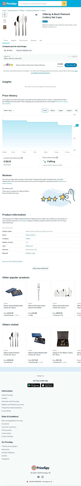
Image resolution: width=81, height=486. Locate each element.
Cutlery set (29, 246)
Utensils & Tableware (32, 10)
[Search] (64, 3)
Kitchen (22, 10)
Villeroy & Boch (31, 235)
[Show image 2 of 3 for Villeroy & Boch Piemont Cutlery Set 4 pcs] (4, 21)
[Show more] (4, 65)
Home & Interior (13, 10)
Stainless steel (30, 253)
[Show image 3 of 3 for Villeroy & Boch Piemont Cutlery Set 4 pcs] (4, 27)
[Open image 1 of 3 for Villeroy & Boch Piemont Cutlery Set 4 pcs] (20, 25)
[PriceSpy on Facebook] (38, 477)
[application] (40, 133)
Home (4, 10)
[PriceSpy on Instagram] (42, 477)
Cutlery (44, 10)
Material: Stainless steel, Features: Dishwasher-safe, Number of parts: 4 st (59, 26)
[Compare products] (36, 15)
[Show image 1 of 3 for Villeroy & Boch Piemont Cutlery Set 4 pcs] (4, 15)
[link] (14, 299)
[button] (8, 50)
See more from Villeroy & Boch (12, 261)
